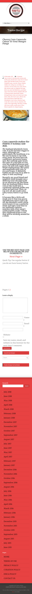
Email (26, 323)
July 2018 (7, 392)
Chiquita (24, 83)
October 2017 (9, 431)
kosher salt (15, 95)
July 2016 (7, 491)
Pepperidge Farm (18, 98)
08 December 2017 (8, 76)
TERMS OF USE (10, 561)
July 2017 (7, 444)
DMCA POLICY (10, 574)
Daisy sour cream (18, 86)
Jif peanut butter (9, 93)
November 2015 (10, 526)
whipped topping (19, 107)
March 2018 (9, 409)
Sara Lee (16, 101)
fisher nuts (6, 90)
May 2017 (8, 452)
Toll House (20, 103)
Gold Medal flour (16, 90)
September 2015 (10, 534)
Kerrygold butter (8, 95)
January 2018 (9, 418)
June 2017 (8, 448)
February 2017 (10, 461)
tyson (8, 105)
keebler (21, 93)
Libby (9, 96)
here (13, 591)
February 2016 (10, 513)
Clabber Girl (7, 85)
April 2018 (8, 405)
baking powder (16, 78)
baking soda (23, 78)
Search (5, 383)
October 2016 (9, 478)
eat (14, 88)
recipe (5, 101)
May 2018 (8, 400)
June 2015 (8, 547)
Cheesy (19, 83)
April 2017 (8, 457)
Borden (17, 81)
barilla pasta (7, 79)
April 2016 (8, 504)
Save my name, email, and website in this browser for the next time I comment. (16, 343)
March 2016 (9, 508)
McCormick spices (15, 96)
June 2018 (8, 396)
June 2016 (8, 495)
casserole (15, 83)
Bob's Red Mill (11, 81)
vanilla (11, 105)
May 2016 (8, 500)
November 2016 (10, 474)
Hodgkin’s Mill (21, 91)
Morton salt (22, 96)
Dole (5, 88)
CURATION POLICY (12, 570)
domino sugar (10, 88)
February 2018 (10, 413)
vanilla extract (17, 105)
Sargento (21, 101)
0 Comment (19, 76)
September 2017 (10, 435)
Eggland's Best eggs (20, 88)
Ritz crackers (11, 101)
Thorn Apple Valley (12, 103)
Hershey (15, 91)
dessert (24, 86)
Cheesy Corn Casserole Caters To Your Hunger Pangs (14, 41)
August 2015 (9, 539)
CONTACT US (9, 578)
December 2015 (10, 521)
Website (6, 335)
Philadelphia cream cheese (10, 100)
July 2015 (7, 543)
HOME (6, 557)
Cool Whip (19, 85)
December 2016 (10, 470)
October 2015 (9, 530)
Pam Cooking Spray (9, 98)
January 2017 (9, 465)
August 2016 (9, 487)
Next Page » (16, 256)
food (11, 90)
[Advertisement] (16, 55)
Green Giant (10, 91)
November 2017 (10, 426)
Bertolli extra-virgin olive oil (17, 79)
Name (26, 317)
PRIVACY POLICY (11, 565)
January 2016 (9, 517)
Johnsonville (16, 93)
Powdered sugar (21, 100)
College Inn (13, 85)
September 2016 (10, 483)
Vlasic (22, 105)
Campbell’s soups (8, 83)
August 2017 (9, 439)
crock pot (11, 86)
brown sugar (22, 81)
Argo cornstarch (8, 78)
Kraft (19, 95)
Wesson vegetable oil (9, 107)
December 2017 (10, 422)
